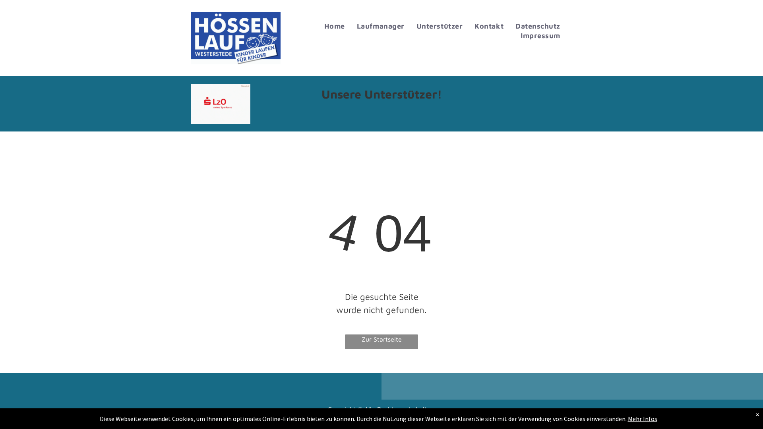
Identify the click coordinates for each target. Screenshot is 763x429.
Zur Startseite (382, 339)
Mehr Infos (642, 419)
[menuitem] (334, 26)
